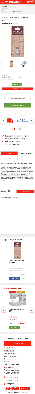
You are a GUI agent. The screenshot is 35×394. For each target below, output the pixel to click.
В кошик (14, 327)
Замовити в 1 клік (17, 105)
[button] (20, 2)
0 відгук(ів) (15, 23)
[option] (17, 41)
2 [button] (17, 129)
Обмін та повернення (11, 359)
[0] (28, 2)
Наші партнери (9, 350)
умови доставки (22, 120)
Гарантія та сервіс (10, 356)
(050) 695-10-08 (12, 370)
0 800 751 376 (12, 368)
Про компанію (8, 348)
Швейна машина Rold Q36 (16, 310)
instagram (10, 384)
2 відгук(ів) (19, 317)
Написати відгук (25, 191)
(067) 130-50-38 (12, 373)
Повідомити (16, 84)
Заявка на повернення (11, 364)
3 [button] (20, 129)
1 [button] (14, 129)
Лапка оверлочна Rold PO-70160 (17, 261)
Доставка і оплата (10, 353)
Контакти (7, 361)
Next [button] (32, 121)
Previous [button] (3, 121)
